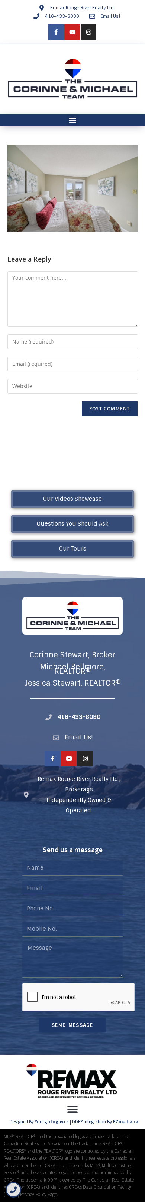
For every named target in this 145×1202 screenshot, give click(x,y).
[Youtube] (72, 32)
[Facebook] (56, 32)
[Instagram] (88, 32)
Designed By (22, 1122)
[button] (73, 120)
